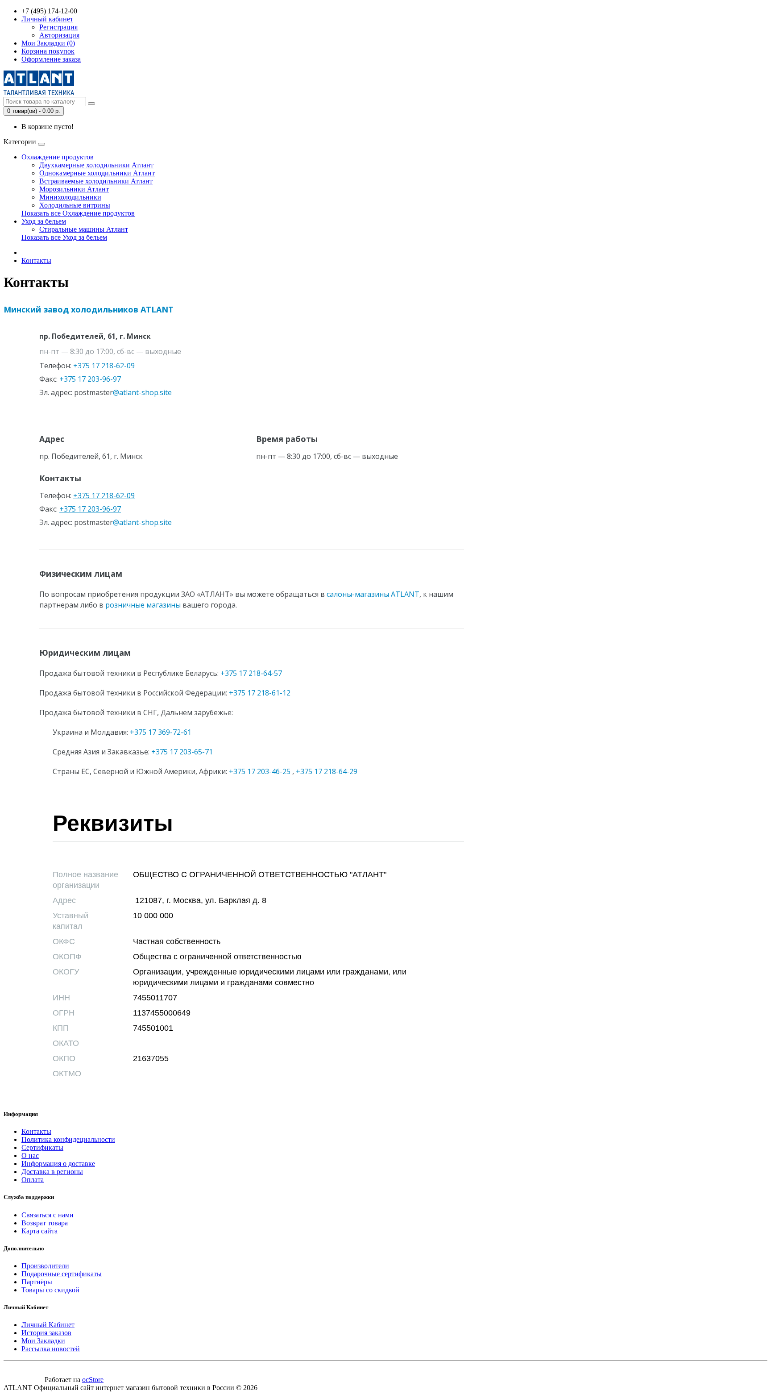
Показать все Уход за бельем (64, 237)
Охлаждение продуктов (57, 157)
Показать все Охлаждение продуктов (78, 213)
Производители (45, 1266)
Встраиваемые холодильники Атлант (96, 181)
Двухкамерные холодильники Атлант (96, 165)
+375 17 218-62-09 (104, 495)
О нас (30, 1155)
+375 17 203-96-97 (90, 509)
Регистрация (58, 27)
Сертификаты (42, 1147)
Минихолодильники (70, 197)
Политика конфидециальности (68, 1139)
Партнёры (36, 1282)
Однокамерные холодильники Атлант (97, 173)
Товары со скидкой (50, 1290)
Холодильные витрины (74, 205)
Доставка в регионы (52, 1171)
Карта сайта (39, 1231)
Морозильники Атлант (74, 189)
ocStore (93, 1379)
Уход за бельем (43, 221)
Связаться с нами (47, 1215)
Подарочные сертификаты (61, 1274)
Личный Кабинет (48, 1324)
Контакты (36, 260)
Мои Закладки (43, 1341)
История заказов (46, 1333)
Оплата (32, 1179)
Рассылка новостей (50, 1349)
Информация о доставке (58, 1163)
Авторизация (59, 35)
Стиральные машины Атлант (83, 229)
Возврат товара (44, 1223)
